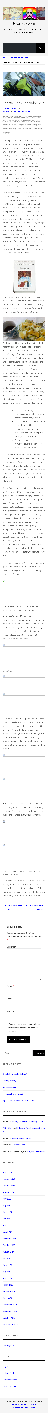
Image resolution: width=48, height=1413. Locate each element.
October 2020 (9, 1245)
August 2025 (8, 1192)
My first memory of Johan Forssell (18, 1100)
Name (10, 986)
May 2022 (7, 1218)
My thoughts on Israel (13, 1093)
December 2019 (10, 1304)
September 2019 (10, 1324)
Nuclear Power (18, 1144)
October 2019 (9, 1318)
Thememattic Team (24, 1407)
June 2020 (7, 1265)
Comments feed (10, 1379)
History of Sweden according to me (27, 1121)
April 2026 (7, 1172)
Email (10, 998)
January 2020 (9, 1298)
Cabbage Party (9, 1080)
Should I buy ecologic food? (15, 1074)
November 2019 (10, 1311)
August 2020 (8, 1251)
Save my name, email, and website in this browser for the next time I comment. (23, 1027)
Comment (12, 946)
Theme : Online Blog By (24, 1404)
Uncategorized (22, 111)
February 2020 (9, 1291)
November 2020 (10, 1238)
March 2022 (8, 1232)
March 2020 (8, 1284)
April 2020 (7, 1278)
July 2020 (7, 1258)
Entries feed (8, 1373)
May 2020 (7, 1271)
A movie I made (9, 1087)
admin (6, 111)
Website (10, 1011)
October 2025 (9, 1185)
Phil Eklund (8, 1128)
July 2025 (7, 1198)
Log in (5, 1366)
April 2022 (7, 1225)
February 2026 (9, 1179)
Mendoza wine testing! (22, 1138)
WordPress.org (9, 1386)
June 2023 (7, 1212)
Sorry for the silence (35, 1151)
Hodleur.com (24, 24)
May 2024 (7, 1205)
